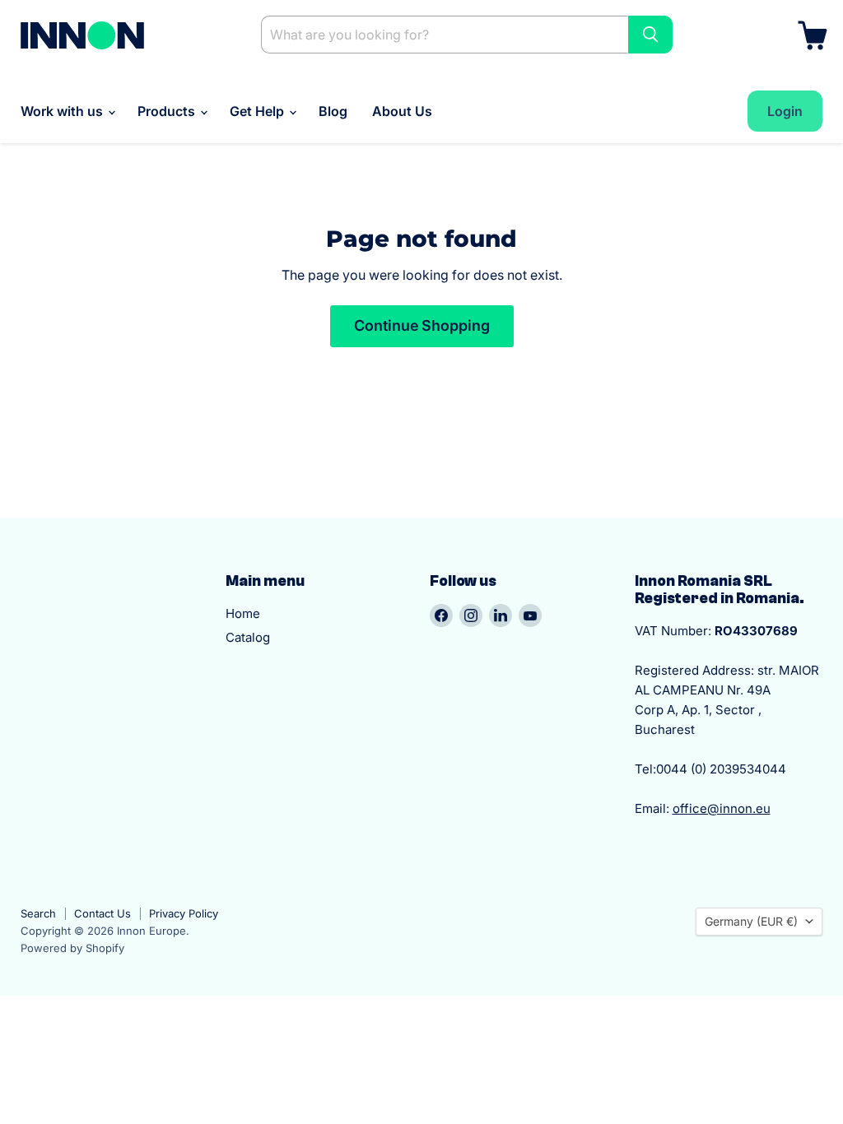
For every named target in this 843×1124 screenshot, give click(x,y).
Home (243, 613)
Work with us (63, 111)
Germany (751, 921)
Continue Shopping (422, 325)
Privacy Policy (183, 913)
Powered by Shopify (72, 947)
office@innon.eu (722, 808)
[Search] (650, 34)
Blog (333, 111)
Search (38, 913)
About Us (402, 111)
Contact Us (102, 913)
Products (167, 111)
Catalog (248, 637)
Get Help (258, 111)
